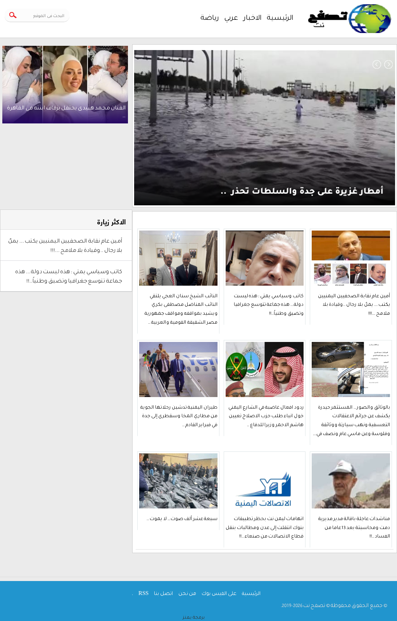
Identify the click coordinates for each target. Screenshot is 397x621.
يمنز (194, 617)
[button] (376, 64)
